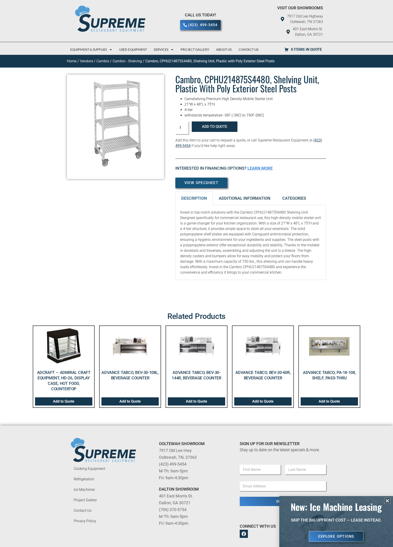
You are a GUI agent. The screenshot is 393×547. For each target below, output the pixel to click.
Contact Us (249, 49)
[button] (387, 501)
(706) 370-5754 (172, 509)
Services (161, 49)
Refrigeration (84, 479)
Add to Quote (214, 126)
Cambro (102, 61)
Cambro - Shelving (127, 61)
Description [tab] (194, 198)
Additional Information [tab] (244, 198)
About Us (224, 49)
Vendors (86, 61)
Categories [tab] (294, 198)
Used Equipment (133, 49)
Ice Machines (84, 489)
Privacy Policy (85, 521)
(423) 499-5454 (172, 464)
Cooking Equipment (89, 468)
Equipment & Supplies (88, 49)
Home (71, 61)
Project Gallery (195, 49)
